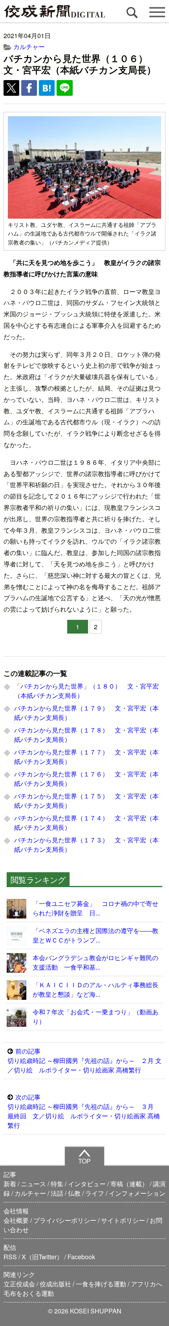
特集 (57, 1183)
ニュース (33, 1183)
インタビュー (87, 1183)
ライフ (94, 1193)
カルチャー (29, 46)
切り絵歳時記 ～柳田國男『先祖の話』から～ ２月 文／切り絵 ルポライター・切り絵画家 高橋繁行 (84, 1060)
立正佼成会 (19, 1283)
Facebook (81, 1256)
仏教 (74, 1193)
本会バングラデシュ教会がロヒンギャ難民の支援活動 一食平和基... (95, 962)
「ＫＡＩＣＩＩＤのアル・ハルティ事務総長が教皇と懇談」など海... (95, 989)
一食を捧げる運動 (101, 1283)
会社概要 (16, 1220)
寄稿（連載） (129, 1183)
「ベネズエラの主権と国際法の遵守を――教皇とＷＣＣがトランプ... (95, 935)
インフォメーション (137, 1193)
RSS (10, 1256)
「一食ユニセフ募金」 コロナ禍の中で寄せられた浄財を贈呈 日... (95, 908)
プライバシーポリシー (64, 1220)
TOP (84, 1160)
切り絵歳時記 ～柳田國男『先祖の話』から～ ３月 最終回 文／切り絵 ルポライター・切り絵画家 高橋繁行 (83, 1111)
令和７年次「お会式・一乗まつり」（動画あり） (95, 1016)
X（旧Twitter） (42, 1256)
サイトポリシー (123, 1220)
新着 (10, 1183)
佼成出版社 (55, 1283)
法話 (57, 1193)
